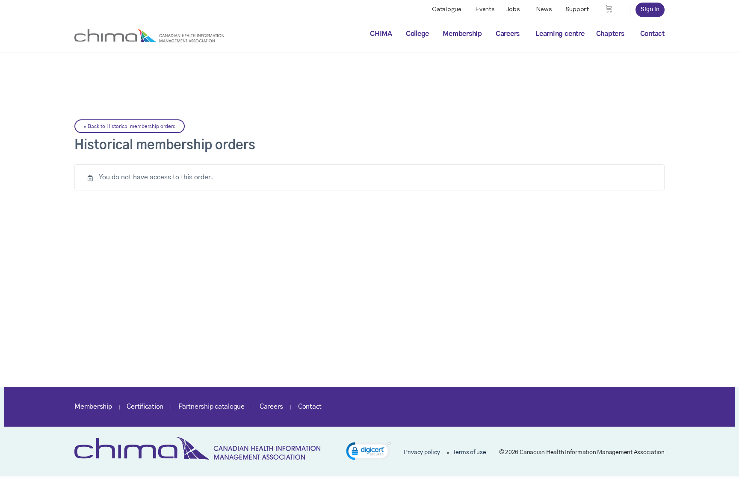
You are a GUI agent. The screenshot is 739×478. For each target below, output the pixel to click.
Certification (145, 406)
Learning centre (559, 33)
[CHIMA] (149, 35)
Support (577, 9)
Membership (462, 33)
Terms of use (469, 452)
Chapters (610, 33)
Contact (652, 33)
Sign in (650, 9)
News (544, 9)
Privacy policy (422, 452)
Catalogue (446, 9)
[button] (368, 452)
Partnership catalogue (211, 406)
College (417, 33)
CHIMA (381, 33)
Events (485, 9)
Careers (508, 33)
